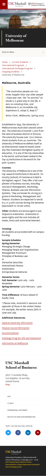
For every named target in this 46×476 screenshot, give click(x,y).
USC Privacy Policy (12, 462)
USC (9, 396)
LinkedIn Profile (28, 432)
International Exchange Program (17, 68)
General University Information (17, 322)
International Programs (13, 65)
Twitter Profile (8, 432)
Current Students (20, 62)
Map (7, 384)
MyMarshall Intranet (17, 410)
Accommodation (10, 333)
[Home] (17, 4)
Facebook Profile (18, 432)
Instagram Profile (38, 432)
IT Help (10, 403)
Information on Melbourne (15, 343)
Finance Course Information (15, 327)
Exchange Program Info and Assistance (21, 338)
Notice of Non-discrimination (21, 417)
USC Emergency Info (14, 467)
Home (5, 62)
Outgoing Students (11, 71)
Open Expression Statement (29, 464)
